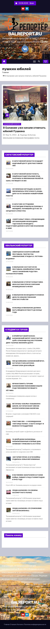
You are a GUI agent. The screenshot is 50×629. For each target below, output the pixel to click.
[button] (39, 61)
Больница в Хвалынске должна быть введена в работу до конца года (27, 310)
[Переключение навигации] (34, 61)
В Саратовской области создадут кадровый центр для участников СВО (27, 163)
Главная (5, 72)
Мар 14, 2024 (11, 135)
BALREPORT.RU (25, 34)
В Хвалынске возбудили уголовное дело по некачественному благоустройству (28, 297)
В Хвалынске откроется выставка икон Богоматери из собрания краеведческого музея (27, 284)
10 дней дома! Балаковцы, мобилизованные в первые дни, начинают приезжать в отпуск (26, 441)
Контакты (20, 624)
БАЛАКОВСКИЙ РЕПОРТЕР (12, 124)
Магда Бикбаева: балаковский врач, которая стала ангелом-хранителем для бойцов (28, 363)
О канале (13, 624)
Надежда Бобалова (27, 135)
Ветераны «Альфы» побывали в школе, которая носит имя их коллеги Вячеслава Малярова (26, 406)
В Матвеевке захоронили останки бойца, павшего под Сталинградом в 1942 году (28, 477)
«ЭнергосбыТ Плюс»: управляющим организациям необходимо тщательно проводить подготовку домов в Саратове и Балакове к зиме (25, 223)
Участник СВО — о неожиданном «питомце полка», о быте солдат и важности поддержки (28, 424)
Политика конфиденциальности (35, 624)
